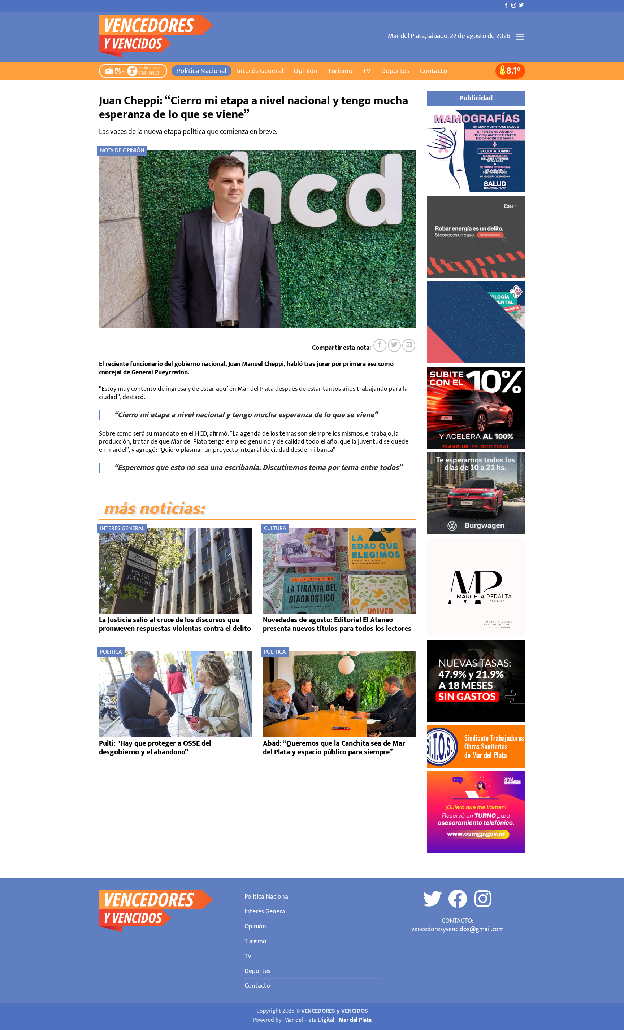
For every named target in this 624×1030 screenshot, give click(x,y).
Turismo (340, 70)
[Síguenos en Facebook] (506, 5)
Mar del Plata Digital (309, 1020)
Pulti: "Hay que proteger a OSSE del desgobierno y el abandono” (155, 747)
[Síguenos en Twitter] (521, 5)
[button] (520, 36)
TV (367, 70)
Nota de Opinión (122, 151)
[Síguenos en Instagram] (513, 5)
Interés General (260, 70)
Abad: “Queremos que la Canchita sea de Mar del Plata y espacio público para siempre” (334, 747)
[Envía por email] (408, 345)
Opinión (305, 70)
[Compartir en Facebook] (379, 345)
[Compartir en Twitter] (394, 345)
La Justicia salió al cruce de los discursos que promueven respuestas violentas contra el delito (175, 624)
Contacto (433, 70)
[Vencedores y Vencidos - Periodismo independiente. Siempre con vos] (160, 37)
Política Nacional (201, 70)
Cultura (275, 528)
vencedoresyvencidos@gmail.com (457, 929)
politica (111, 652)
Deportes (395, 70)
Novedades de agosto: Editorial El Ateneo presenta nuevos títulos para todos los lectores (337, 624)
